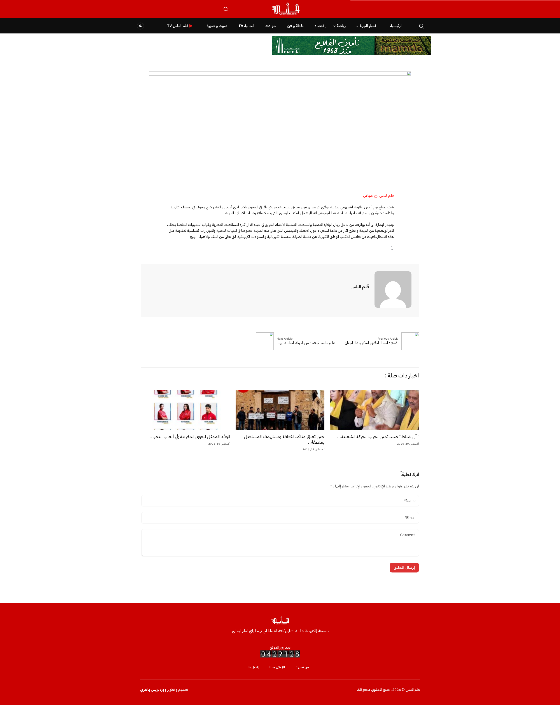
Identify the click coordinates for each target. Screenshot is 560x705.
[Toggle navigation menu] (418, 9)
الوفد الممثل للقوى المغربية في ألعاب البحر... (189, 436)
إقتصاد (320, 26)
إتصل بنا (253, 667)
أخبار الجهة (367, 26)
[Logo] (285, 15)
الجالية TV (246, 26)
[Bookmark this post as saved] (392, 248)
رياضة (341, 26)
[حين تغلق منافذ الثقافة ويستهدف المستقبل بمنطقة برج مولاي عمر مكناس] (280, 410)
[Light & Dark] (140, 26)
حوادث (270, 26)
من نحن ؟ (302, 667)
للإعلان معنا (277, 667)
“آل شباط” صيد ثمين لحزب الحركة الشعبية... (378, 436)
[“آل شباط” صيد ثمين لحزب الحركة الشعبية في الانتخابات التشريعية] (374, 410)
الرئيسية (396, 26)
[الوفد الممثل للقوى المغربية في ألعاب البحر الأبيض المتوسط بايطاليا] (185, 410)
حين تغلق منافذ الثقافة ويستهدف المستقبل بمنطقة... (284, 439)
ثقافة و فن (295, 26)
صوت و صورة (217, 26)
